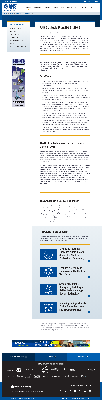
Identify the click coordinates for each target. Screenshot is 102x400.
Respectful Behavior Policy (18, 46)
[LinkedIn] (65, 391)
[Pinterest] (80, 391)
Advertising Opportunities (76, 385)
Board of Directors (15, 28)
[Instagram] (70, 391)
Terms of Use (75, 398)
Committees (13, 31)
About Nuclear (37, 7)
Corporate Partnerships (10, 1)
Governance (18, 13)
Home (5, 13)
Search (95, 7)
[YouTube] (75, 391)
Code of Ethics (14, 43)
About (11, 13)
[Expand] (89, 261)
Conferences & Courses (58, 7)
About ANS (28, 7)
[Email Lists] (90, 391)
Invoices (83, 398)
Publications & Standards (72, 7)
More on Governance (17, 24)
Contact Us (88, 385)
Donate (90, 1)
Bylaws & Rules (14, 40)
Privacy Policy (65, 398)
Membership (47, 7)
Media (89, 398)
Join (85, 1)
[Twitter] (61, 391)
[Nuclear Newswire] (85, 391)
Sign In (96, 1)
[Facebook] (56, 391)
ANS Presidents (15, 34)
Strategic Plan (28, 13)
